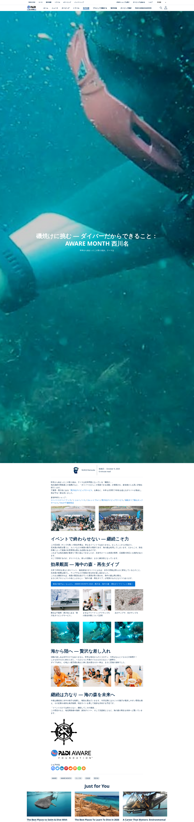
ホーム (45, 8)
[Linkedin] (62, 768)
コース (41, 2)
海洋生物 (114, 8)
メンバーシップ (79, 2)
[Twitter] (57, 768)
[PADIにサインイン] (165, 8)
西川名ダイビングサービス (81, 490)
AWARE (54, 778)
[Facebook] (53, 768)
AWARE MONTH (66, 778)
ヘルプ (150, 2)
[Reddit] (71, 768)
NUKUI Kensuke (88, 470)
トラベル (57, 2)
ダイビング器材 (125, 8)
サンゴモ (78, 778)
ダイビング (65, 8)
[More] (84, 768)
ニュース (55, 8)
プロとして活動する (100, 8)
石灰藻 (88, 778)
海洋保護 (48, 2)
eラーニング (67, 2)
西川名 (96, 778)
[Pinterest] (66, 768)
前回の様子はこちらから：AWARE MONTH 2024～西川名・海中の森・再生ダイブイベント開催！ (93, 584)
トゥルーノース (79, 500)
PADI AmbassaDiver (143, 8)
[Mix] (75, 768)
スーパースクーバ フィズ (61, 500)
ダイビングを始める (139, 2)
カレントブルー (93, 500)
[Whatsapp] (79, 768)
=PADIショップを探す (123, 2)
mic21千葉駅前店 (67, 503)
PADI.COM (32, 2)
